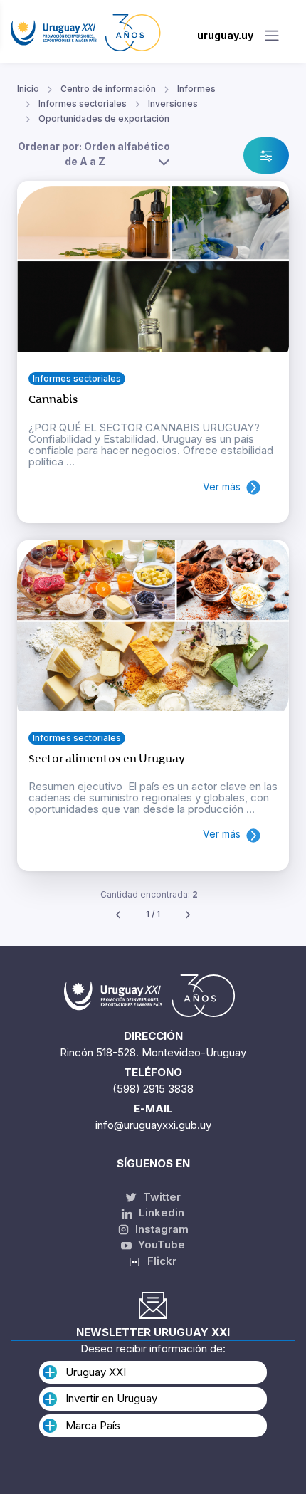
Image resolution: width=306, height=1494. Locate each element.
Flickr (157, 1261)
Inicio (28, 88)
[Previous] (118, 915)
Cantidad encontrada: (149, 894)
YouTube (160, 1244)
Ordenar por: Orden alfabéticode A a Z (94, 153)
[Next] (188, 915)
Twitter (160, 1197)
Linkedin (160, 1212)
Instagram (160, 1229)
